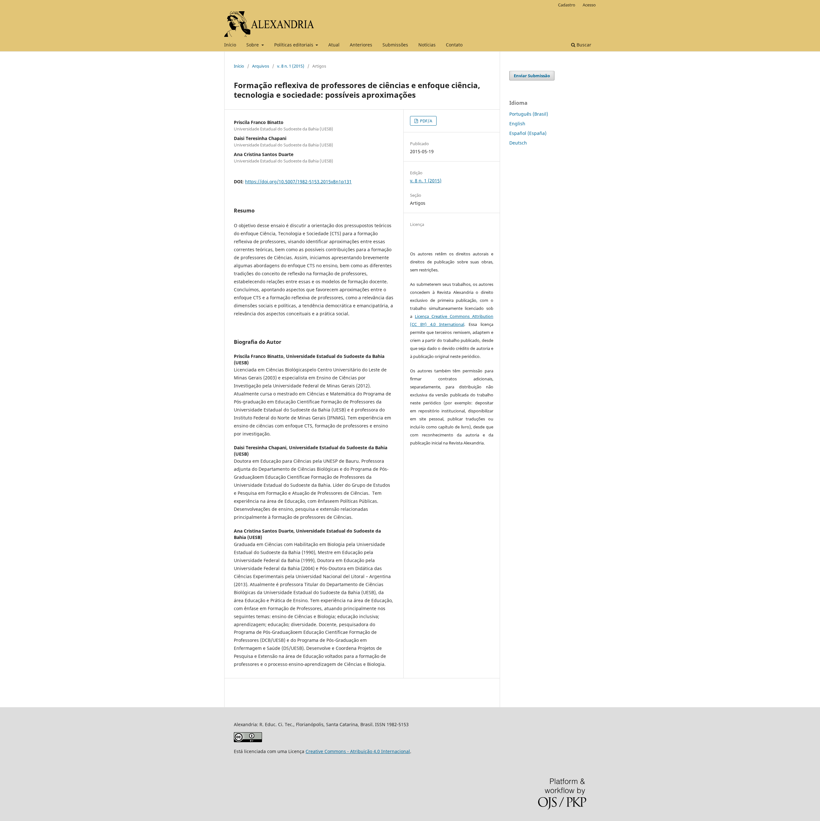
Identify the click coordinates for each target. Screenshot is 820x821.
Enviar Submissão (532, 76)
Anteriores (361, 45)
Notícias (427, 45)
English (517, 123)
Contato (454, 45)
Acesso (589, 5)
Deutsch (518, 143)
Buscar (583, 45)
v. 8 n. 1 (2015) (290, 66)
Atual (334, 45)
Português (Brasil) (528, 114)
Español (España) (527, 133)
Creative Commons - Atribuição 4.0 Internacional (358, 751)
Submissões (395, 45)
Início (230, 45)
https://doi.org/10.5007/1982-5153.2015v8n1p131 (298, 181)
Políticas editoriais (294, 45)
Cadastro (566, 5)
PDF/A (425, 121)
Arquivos (260, 66)
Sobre (253, 45)
